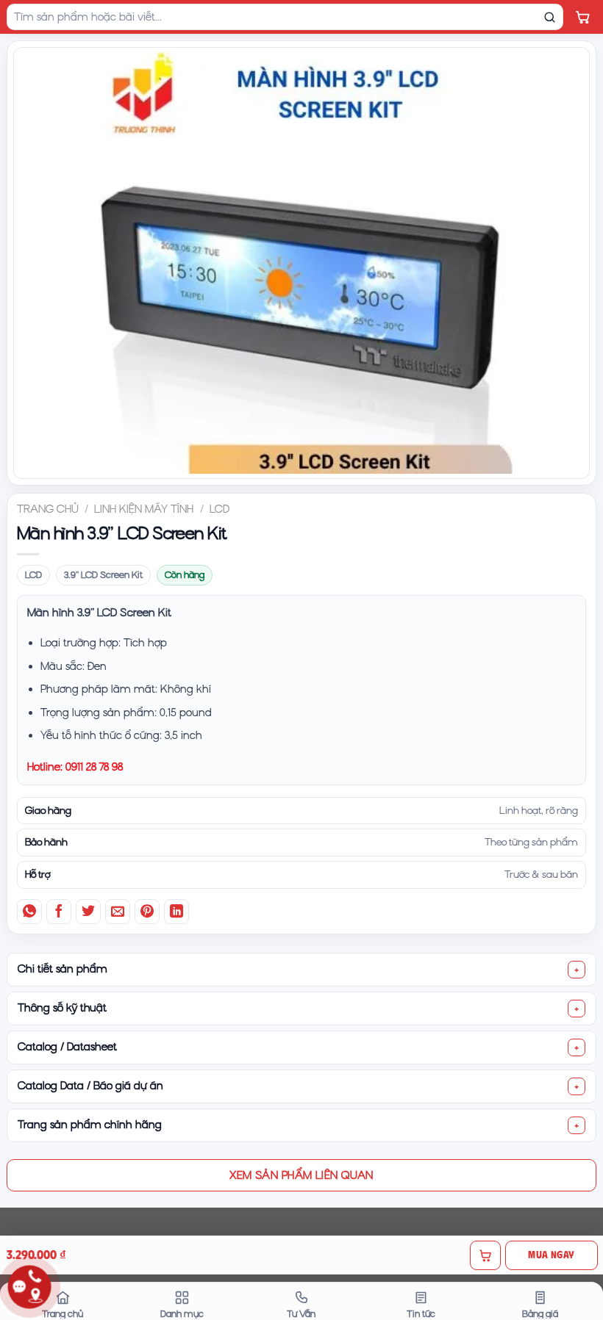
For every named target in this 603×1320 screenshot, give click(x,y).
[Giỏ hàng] (582, 17)
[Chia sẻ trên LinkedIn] (176, 911)
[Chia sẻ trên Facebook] (58, 911)
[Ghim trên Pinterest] (147, 911)
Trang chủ (48, 509)
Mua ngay (551, 1255)
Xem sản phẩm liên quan (301, 1174)
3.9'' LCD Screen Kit (103, 574)
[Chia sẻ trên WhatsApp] (29, 911)
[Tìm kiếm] (549, 16)
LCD (219, 509)
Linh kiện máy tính (143, 509)
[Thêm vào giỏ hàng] (485, 1255)
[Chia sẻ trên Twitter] (88, 911)
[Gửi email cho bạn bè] (117, 911)
